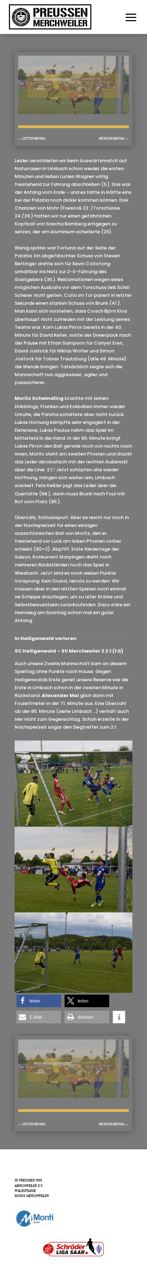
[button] (38, 1001)
